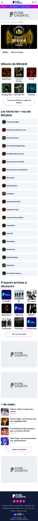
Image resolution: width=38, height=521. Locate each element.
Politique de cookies (30, 505)
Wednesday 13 (6, 315)
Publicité (13, 511)
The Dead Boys (31, 329)
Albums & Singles (17, 52)
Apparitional (6, 79)
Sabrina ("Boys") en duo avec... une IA (22, 410)
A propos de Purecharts (8, 505)
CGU (23, 508)
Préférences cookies (22, 511)
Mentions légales (19, 505)
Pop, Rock (19, 45)
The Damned (6, 329)
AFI (19, 301)
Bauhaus (31, 315)
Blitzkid (19, 40)
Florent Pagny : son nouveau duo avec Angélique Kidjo (23, 420)
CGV (26, 508)
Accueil (3, 22)
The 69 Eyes (19, 329)
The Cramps (31, 301)
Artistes (8, 22)
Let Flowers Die (19, 95)
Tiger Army (19, 315)
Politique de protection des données (11, 508)
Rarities (31, 79)
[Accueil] (17, 2)
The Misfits (6, 301)
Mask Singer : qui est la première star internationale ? (23, 439)
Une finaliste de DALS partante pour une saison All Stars (22, 430)
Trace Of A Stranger (19, 80)
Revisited (31, 95)
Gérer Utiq (31, 508)
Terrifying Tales (6, 95)
